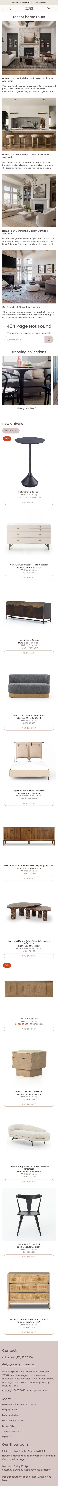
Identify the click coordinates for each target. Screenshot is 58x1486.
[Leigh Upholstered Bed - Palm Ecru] (29, 761)
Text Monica (40, 2)
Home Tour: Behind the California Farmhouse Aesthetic (27, 79)
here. (5, 1480)
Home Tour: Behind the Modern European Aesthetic (25, 156)
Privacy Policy (8, 1426)
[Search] (49, 339)
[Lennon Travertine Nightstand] (29, 1062)
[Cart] (54, 8)
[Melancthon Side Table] (29, 462)
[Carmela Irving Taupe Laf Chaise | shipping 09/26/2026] (29, 1137)
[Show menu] (3, 8)
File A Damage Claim (12, 1420)
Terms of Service (10, 1431)
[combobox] (24, 339)
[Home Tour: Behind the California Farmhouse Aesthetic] (29, 48)
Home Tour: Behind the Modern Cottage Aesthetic (25, 232)
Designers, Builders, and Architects (19, 1404)
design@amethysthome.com (18, 1364)
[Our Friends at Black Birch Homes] (29, 276)
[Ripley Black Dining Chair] (29, 1214)
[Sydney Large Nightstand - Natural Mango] (29, 1290)
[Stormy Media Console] (29, 610)
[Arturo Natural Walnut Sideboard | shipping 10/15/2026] (29, 836)
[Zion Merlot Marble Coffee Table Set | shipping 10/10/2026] (29, 911)
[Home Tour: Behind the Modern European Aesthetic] (29, 124)
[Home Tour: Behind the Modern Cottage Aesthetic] (29, 200)
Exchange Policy (10, 1415)
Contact (6, 1436)
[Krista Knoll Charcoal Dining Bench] (29, 685)
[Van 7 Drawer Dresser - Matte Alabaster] (29, 535)
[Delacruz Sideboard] (29, 989)
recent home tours (29, 17)
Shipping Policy (9, 1409)
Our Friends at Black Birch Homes (21, 307)
